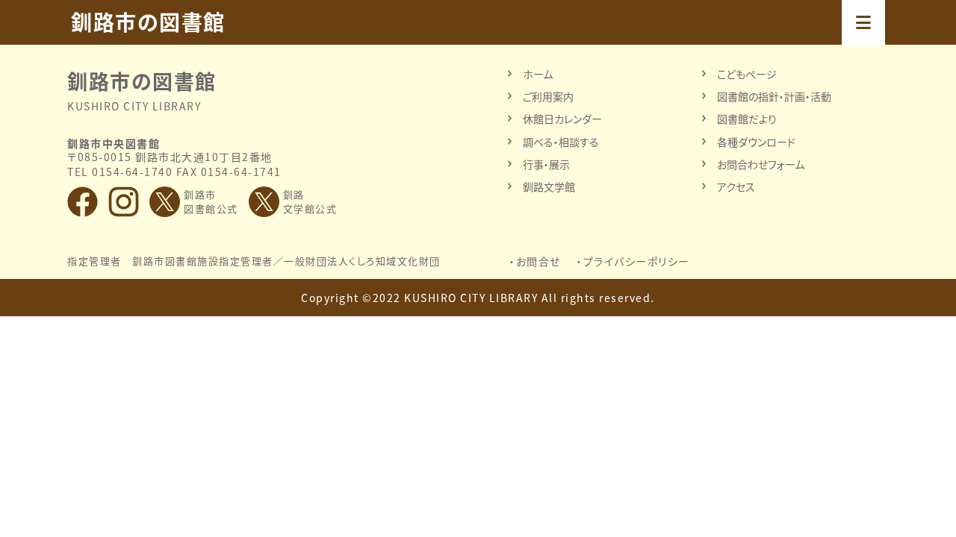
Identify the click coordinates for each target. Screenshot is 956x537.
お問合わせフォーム (760, 164)
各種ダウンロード (756, 141)
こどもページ (747, 73)
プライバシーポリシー (636, 261)
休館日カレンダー (562, 118)
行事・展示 (546, 164)
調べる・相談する (561, 141)
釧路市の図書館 (148, 22)
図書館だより (747, 118)
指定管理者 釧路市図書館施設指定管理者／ (254, 261)
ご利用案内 (548, 96)
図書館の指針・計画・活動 (774, 96)
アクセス (736, 186)
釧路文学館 (549, 186)
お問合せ (538, 261)
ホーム (538, 73)
